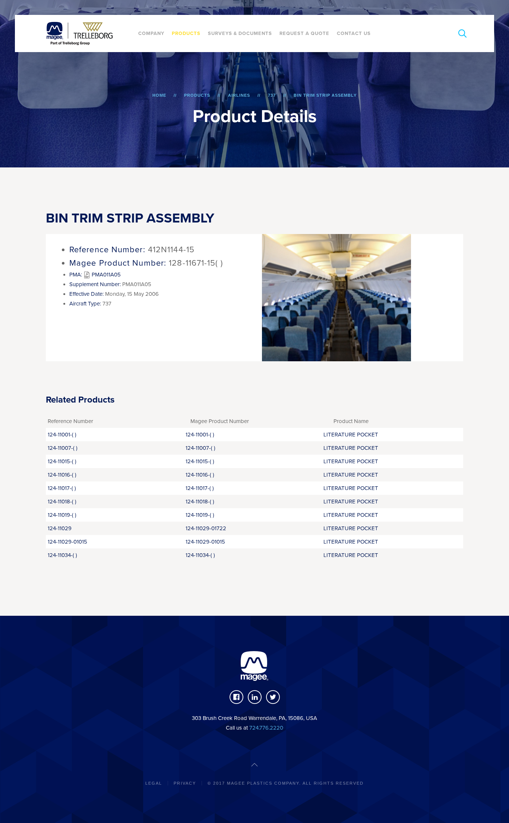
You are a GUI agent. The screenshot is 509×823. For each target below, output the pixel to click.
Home (159, 95)
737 (272, 95)
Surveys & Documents (240, 33)
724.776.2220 (266, 727)
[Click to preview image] (336, 297)
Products (186, 33)
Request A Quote (304, 33)
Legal (153, 783)
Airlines (239, 95)
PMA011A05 (105, 274)
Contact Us (354, 33)
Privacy (185, 783)
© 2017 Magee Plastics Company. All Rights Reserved (286, 783)
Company (151, 33)
